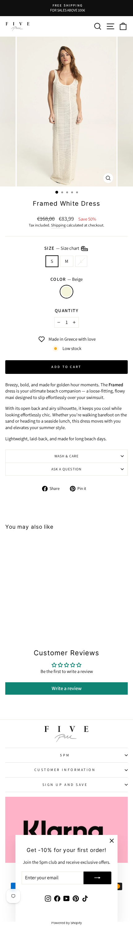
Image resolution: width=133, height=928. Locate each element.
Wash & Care (66, 456)
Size (62, 248)
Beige (66, 291)
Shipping (58, 225)
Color (66, 279)
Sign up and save (65, 784)
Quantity (67, 310)
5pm (65, 755)
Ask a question (66, 469)
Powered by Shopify (66, 922)
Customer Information (65, 769)
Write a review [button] (67, 688)
